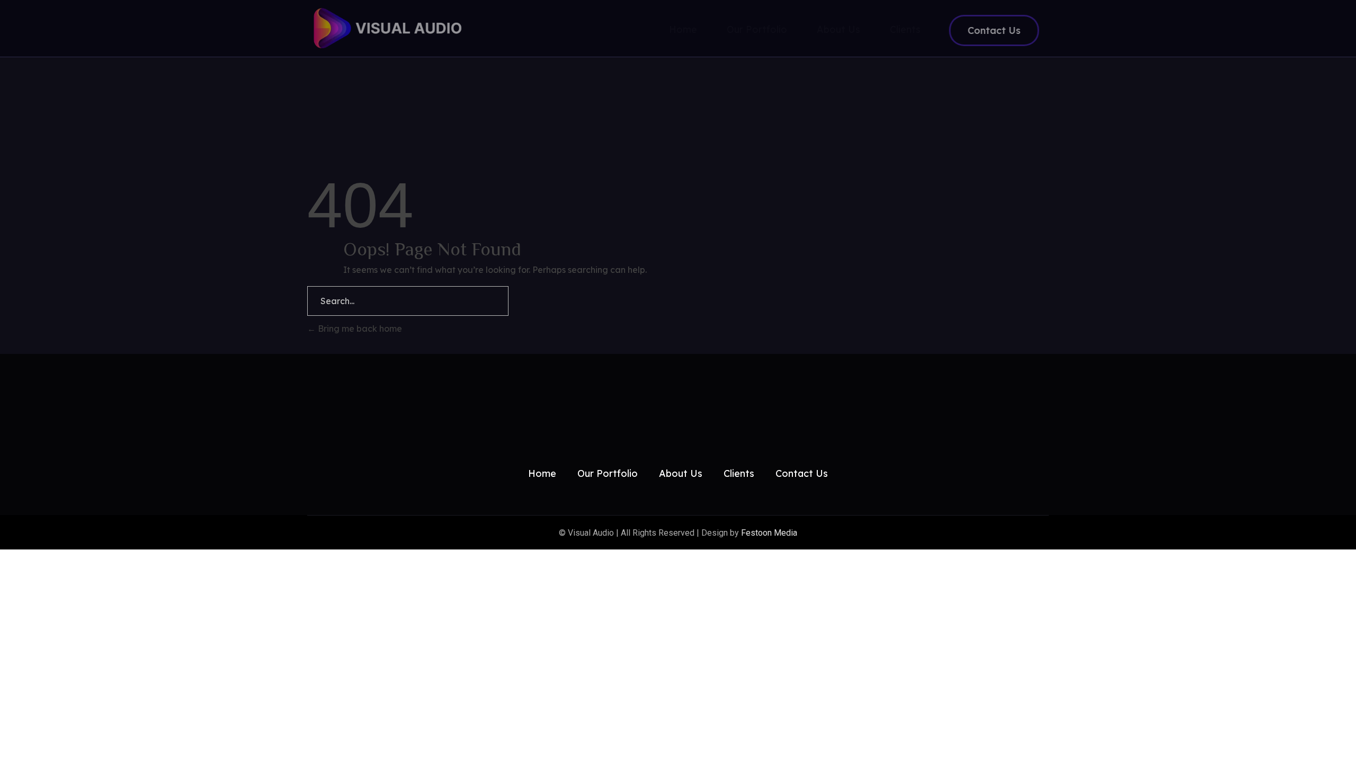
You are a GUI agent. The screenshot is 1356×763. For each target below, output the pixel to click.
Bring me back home (359, 328)
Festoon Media (769, 533)
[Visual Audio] (402, 28)
